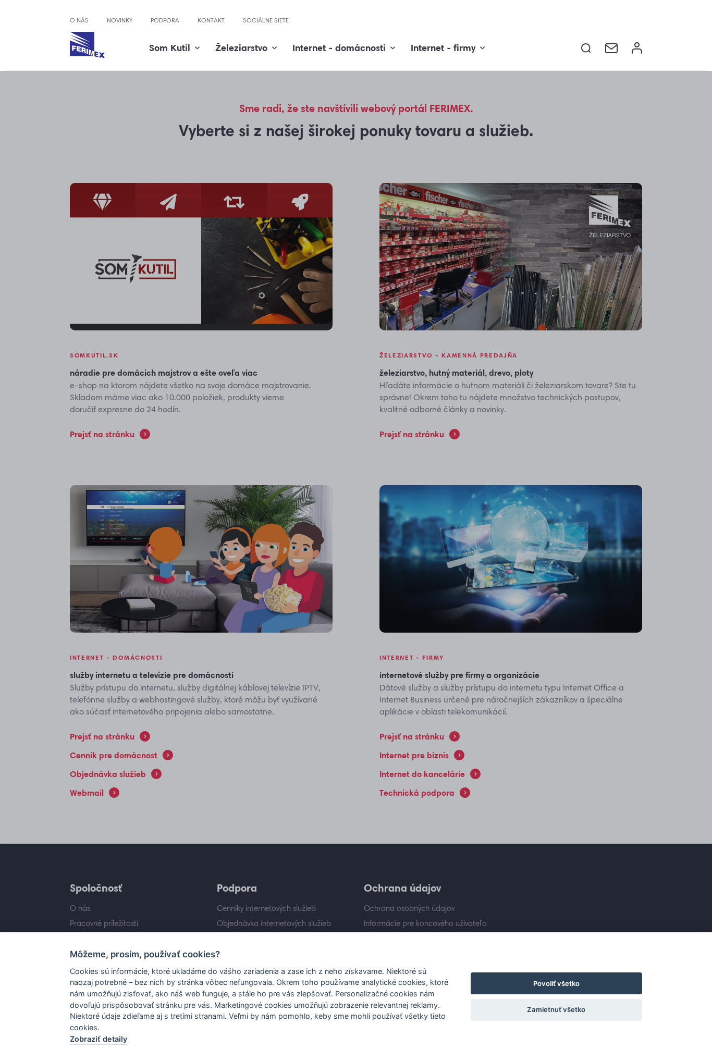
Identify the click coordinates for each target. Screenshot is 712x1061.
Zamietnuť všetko (556, 1009)
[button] (586, 48)
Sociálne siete (266, 20)
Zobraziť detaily (98, 1038)
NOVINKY (119, 20)
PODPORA (165, 20)
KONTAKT (211, 20)
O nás (79, 20)
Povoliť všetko (556, 983)
